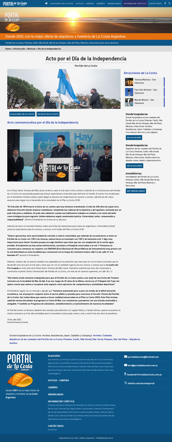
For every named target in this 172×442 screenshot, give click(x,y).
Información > (20, 48)
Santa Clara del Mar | (79, 370)
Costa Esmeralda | (65, 366)
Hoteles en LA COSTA (48, 114)
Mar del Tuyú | (96, 359)
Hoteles (97, 335)
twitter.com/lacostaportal (140, 383)
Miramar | (56, 419)
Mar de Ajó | (96, 363)
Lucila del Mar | (65, 363)
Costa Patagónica (54, 373)
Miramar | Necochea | (106, 370)
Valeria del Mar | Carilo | (95, 366)
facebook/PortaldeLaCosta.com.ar (144, 374)
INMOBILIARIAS (114, 3)
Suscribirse (52, 429)
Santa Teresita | (85, 359)
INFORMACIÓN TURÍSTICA (135, 3)
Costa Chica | (74, 359)
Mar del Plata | (92, 370)
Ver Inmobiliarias (136, 191)
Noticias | (69, 405)
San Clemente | (53, 359)
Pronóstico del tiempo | (56, 405)
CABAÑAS (100, 3)
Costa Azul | (75, 363)
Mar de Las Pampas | (55, 370)
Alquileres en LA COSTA (22, 114)
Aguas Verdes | (53, 363)
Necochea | (64, 419)
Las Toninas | (64, 359)
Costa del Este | (107, 359)
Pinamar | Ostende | (79, 366)
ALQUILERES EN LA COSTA (61, 3)
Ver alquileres (134, 165)
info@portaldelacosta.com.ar (142, 365)
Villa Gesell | (109, 366)
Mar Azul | (67, 370)
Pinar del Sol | (53, 366)
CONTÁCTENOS (155, 3)
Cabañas (107, 335)
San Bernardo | (85, 363)
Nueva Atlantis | (106, 363)
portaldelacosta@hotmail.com (143, 357)
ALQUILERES (54, 356)
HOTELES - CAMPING (85, 3)
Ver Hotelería (134, 137)
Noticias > (32, 48)
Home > (9, 48)
